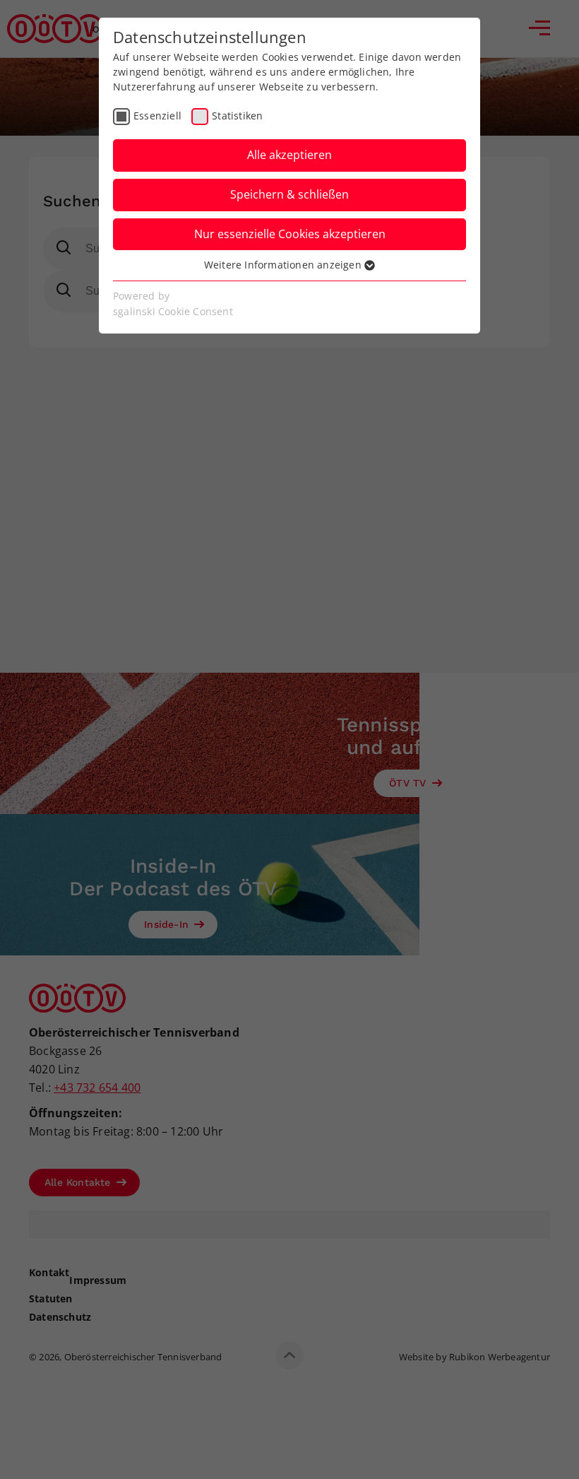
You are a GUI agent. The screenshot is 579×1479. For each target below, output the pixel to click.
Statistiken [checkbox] (237, 115)
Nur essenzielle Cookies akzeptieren (290, 234)
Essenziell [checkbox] (157, 115)
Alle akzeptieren (289, 155)
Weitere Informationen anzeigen (284, 264)
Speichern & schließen (289, 194)
